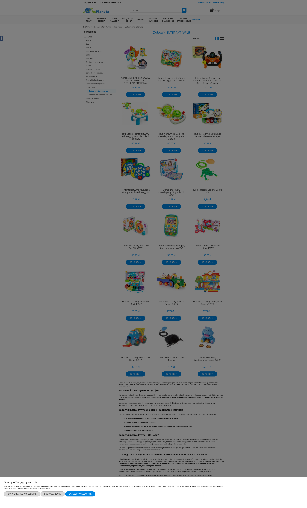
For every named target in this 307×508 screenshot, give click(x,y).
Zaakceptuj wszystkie (80, 494)
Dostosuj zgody (52, 494)
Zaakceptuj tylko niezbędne (22, 494)
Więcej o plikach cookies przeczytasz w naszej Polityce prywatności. (27, 488)
